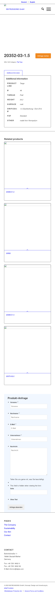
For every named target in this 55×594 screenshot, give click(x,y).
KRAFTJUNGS (8, 588)
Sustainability (9, 528)
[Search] (41, 9)
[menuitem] (24, 2)
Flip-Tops (20, 62)
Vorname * (14, 402)
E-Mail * (13, 424)
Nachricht (13, 446)
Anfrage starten (43, 56)
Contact (7, 535)
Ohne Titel (14, 499)
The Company (10, 524)
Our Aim (7, 531)
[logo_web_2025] (22, 9)
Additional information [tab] (13, 73)
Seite (12, 488)
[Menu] (47, 9)
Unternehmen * (16, 435)
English (32, 2)
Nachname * (15, 413)
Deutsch (24, 2)
